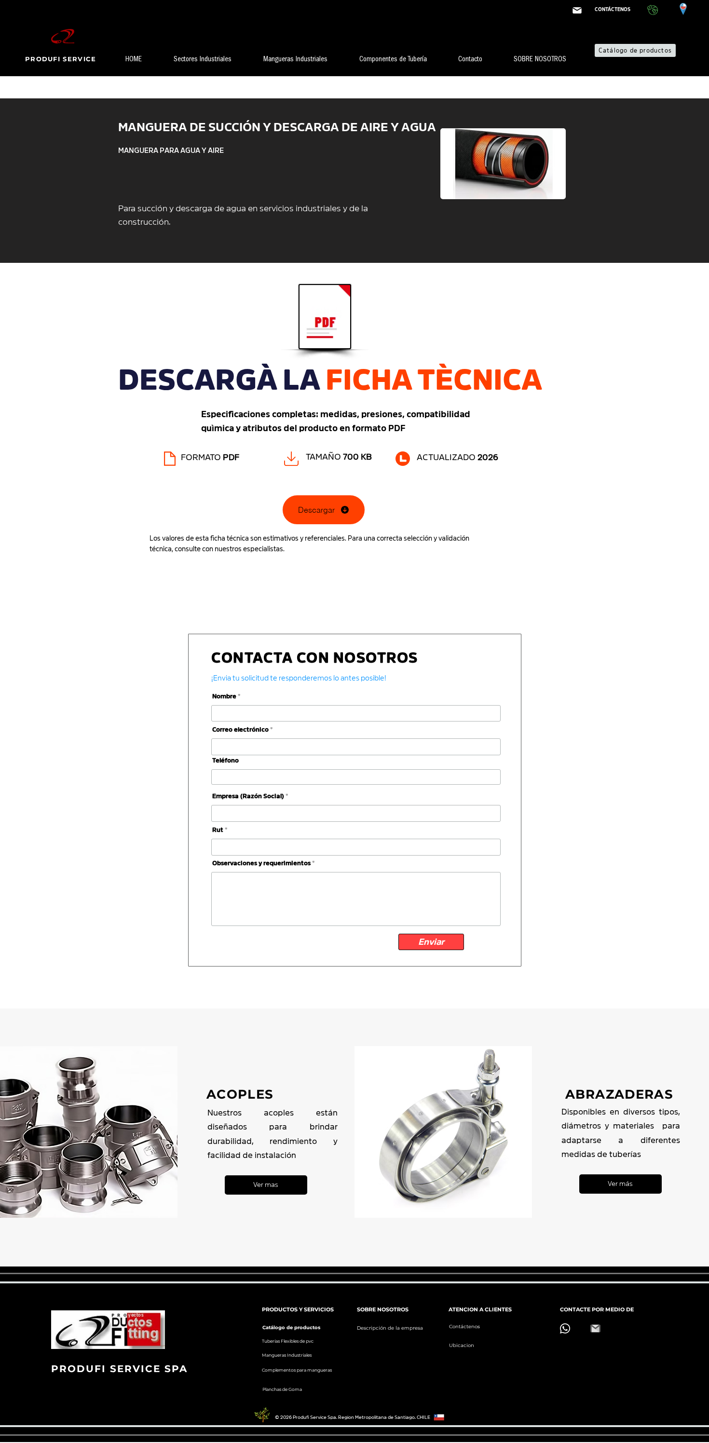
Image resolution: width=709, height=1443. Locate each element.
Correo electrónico (240, 729)
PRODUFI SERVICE (62, 59)
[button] (211, 60)
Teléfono (225, 760)
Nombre (224, 696)
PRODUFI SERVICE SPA (119, 1369)
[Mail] (577, 10)
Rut (217, 830)
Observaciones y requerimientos (261, 863)
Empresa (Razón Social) (248, 796)
